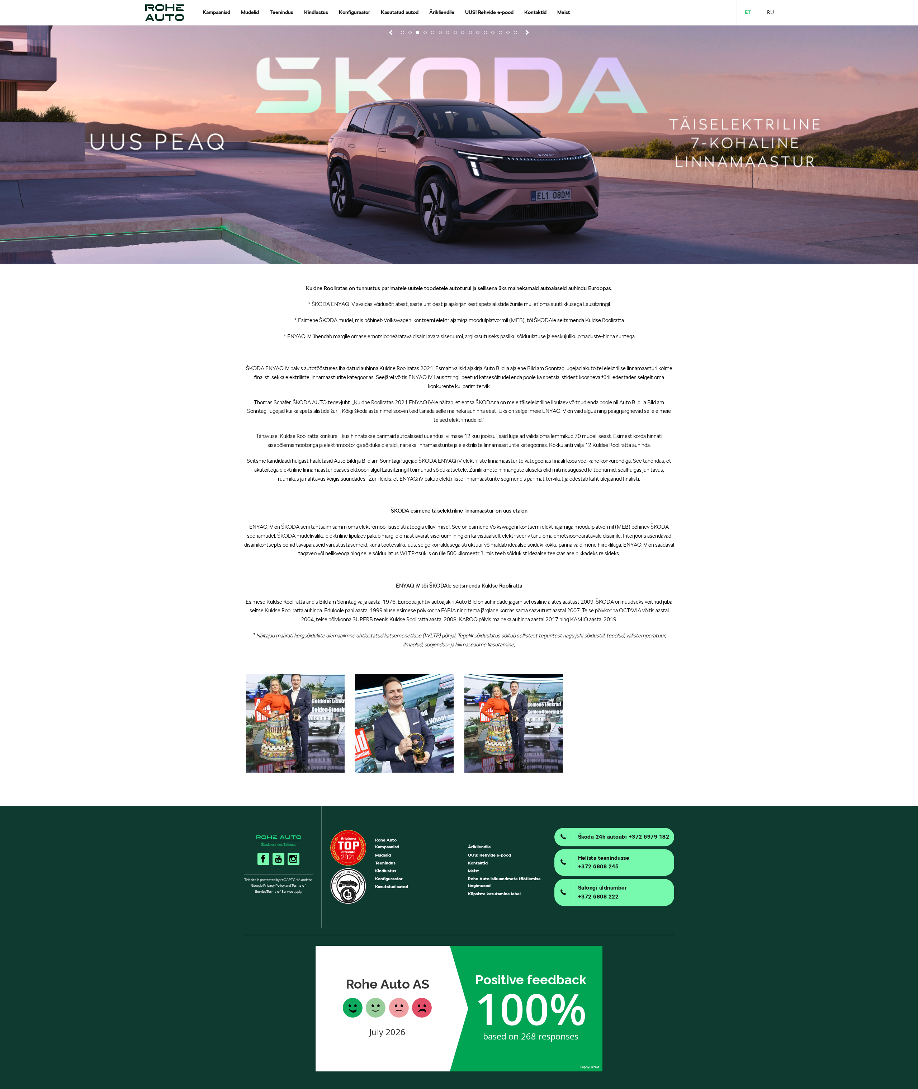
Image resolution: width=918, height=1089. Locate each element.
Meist (473, 870)
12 (485, 32)
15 (508, 32)
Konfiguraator (389, 878)
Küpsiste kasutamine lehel (494, 893)
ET (748, 12)
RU (770, 12)
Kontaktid (478, 863)
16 (515, 32)
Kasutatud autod (391, 886)
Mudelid (383, 855)
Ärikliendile (479, 846)
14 (500, 32)
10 (470, 32)
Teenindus (385, 863)
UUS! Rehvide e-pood (489, 855)
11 (477, 32)
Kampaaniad (387, 846)
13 (493, 32)
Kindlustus (385, 870)
